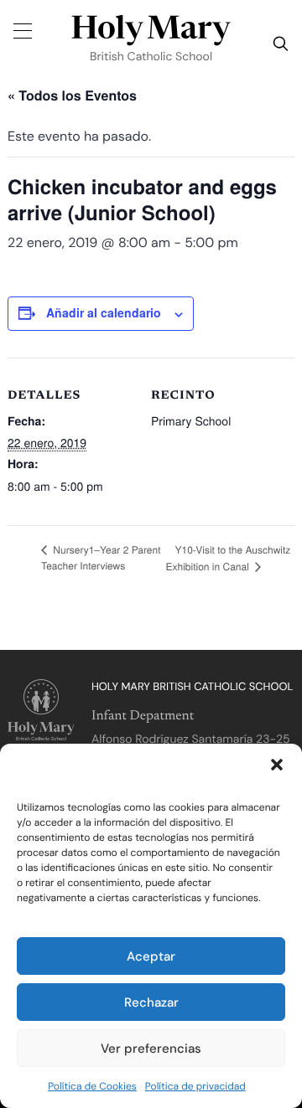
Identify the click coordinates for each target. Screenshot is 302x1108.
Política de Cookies (92, 1086)
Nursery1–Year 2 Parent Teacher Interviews (101, 558)
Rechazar (151, 1002)
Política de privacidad (195, 1086)
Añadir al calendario (103, 312)
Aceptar (151, 956)
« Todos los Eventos (72, 95)
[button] (276, 764)
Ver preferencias (151, 1048)
